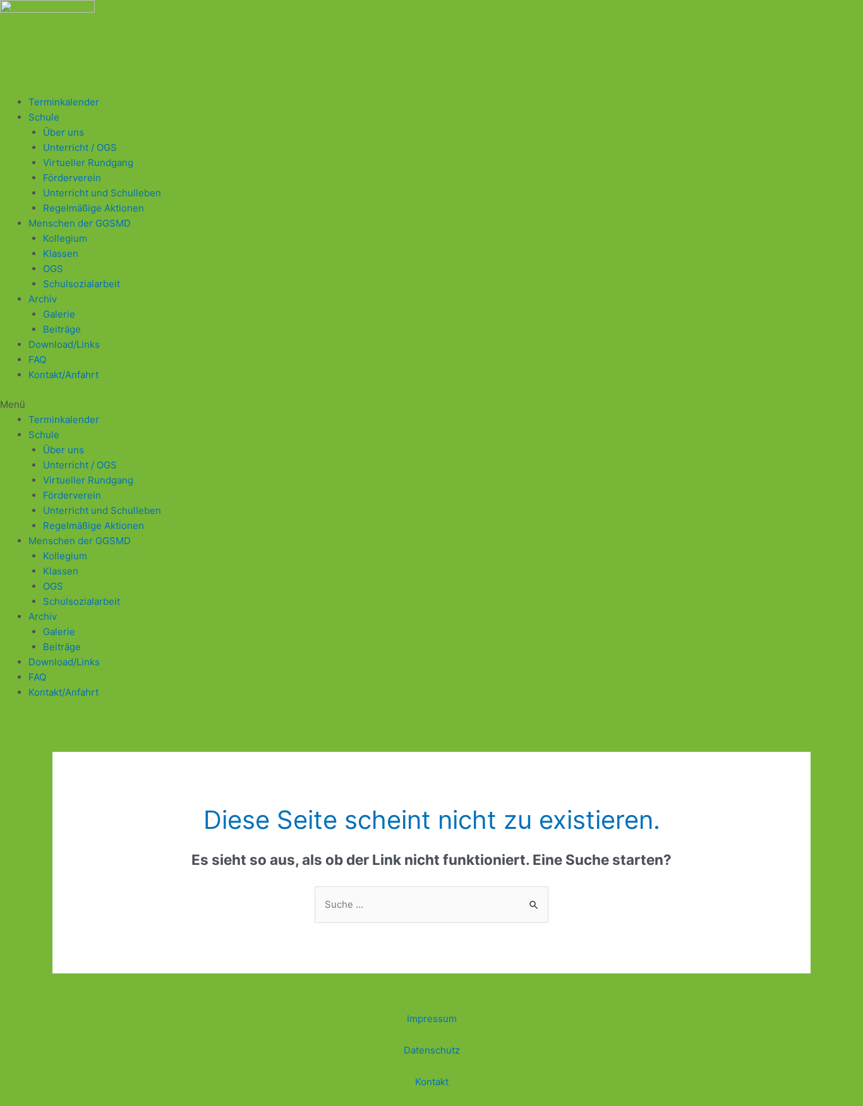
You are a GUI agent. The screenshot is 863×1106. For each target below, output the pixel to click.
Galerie (59, 314)
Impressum (432, 1019)
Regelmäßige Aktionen (93, 208)
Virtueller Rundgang (88, 163)
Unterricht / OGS (80, 147)
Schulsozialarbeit (81, 284)
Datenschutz (432, 1050)
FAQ (37, 360)
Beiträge (62, 329)
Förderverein (72, 178)
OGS (53, 269)
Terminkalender (63, 102)
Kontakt (432, 1082)
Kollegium (65, 238)
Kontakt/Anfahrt (63, 375)
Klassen (60, 253)
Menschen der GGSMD (79, 223)
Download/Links (64, 344)
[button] (431, 404)
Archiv (42, 299)
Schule (43, 117)
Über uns (63, 132)
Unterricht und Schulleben (102, 193)
